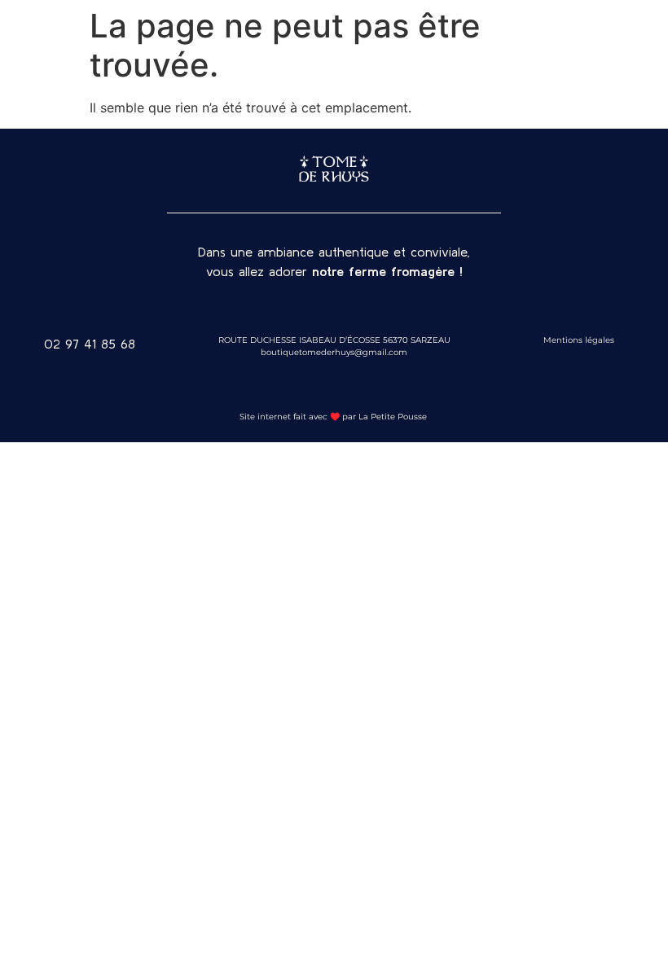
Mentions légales (578, 340)
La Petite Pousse (393, 416)
